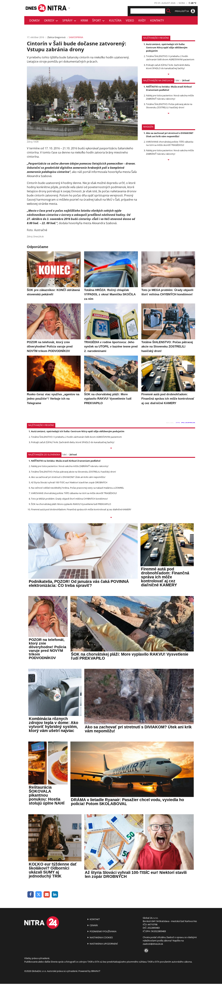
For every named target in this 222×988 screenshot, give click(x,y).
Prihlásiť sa (182, 11)
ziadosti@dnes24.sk (153, 943)
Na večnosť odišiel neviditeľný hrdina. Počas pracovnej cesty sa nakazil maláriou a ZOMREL (77, 487)
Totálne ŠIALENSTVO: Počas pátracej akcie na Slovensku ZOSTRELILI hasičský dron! (169, 106)
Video (130, 20)
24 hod (185, 80)
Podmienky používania (102, 931)
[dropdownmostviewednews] (168, 74)
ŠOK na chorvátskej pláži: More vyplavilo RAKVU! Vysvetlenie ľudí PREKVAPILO (71, 504)
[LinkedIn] (55, 894)
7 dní (176, 80)
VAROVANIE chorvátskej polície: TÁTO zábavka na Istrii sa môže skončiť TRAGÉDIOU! (169, 143)
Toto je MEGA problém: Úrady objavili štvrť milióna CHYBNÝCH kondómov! (69, 498)
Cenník (93, 925)
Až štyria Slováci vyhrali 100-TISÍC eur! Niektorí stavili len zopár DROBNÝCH (69, 482)
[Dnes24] (57, 8)
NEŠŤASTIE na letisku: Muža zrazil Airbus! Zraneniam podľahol (169, 88)
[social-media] (145, 950)
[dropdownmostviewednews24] (168, 113)
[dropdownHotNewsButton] (168, 160)
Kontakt (94, 919)
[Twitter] (38, 894)
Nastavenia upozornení (103, 943)
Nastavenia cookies (101, 937)
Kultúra (115, 20)
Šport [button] (97, 20)
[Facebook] (30, 894)
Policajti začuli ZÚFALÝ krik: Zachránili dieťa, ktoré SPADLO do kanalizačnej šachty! (168, 66)
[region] (69, 8)
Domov (34, 20)
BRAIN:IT (95, 971)
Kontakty (157, 20)
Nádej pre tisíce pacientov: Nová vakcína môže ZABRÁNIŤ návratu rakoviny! (170, 97)
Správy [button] (68, 20)
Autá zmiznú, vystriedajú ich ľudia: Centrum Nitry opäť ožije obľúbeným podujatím (166, 47)
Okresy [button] (50, 20)
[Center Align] (168, 11)
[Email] (46, 894)
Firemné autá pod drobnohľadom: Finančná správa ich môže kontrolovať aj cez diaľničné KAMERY (81, 509)
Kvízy (142, 20)
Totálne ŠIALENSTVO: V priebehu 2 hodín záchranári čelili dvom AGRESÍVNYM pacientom (170, 58)
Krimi (84, 20)
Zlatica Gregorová (56, 37)
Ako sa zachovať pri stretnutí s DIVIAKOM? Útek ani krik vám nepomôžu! (169, 134)
